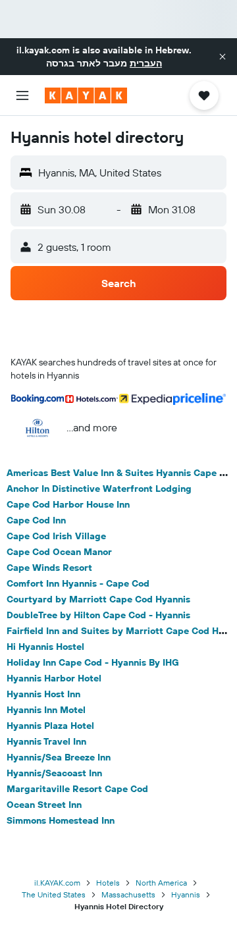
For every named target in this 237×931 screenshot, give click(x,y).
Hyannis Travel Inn (46, 741)
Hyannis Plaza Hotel (50, 726)
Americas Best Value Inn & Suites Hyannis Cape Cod (122, 473)
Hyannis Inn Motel (46, 710)
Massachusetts (128, 894)
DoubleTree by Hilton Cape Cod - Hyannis (98, 615)
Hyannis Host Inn (43, 694)
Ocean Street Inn (44, 805)
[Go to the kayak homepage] (86, 95)
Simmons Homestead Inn (61, 820)
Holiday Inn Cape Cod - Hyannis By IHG (93, 662)
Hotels (108, 883)
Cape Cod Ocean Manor (59, 552)
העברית (146, 63)
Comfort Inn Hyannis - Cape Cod (78, 583)
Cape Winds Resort (49, 567)
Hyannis (185, 894)
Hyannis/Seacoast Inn (54, 773)
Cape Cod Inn (36, 520)
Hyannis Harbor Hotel (54, 678)
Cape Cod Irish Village (56, 536)
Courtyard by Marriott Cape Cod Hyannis (98, 599)
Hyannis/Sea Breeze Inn (59, 757)
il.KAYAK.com (57, 883)
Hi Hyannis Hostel (45, 646)
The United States (54, 894)
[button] (222, 56)
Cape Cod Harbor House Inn (68, 504)
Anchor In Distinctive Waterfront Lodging (99, 488)
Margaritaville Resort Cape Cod (77, 789)
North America (161, 883)
